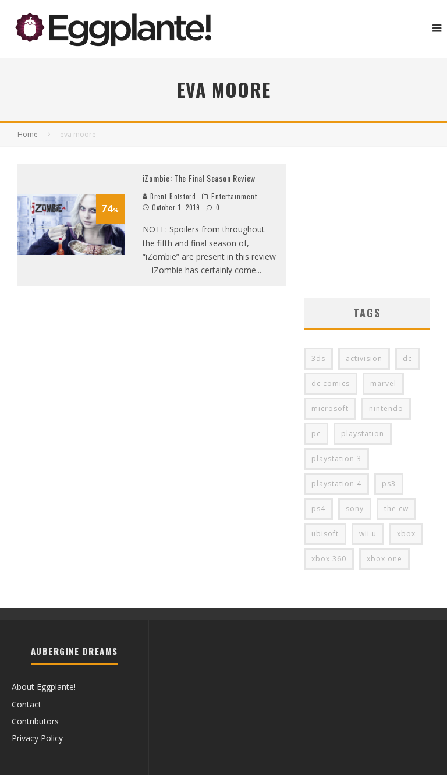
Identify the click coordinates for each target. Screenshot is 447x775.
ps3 (389, 484)
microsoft (330, 408)
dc (407, 358)
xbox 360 (328, 559)
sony (355, 509)
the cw (396, 509)
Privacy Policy (37, 738)
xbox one (384, 559)
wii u (368, 534)
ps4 (318, 509)
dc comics (330, 383)
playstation (362, 433)
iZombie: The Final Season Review (199, 178)
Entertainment (234, 196)
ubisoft (325, 534)
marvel (383, 383)
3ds (318, 358)
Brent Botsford (172, 196)
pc (316, 433)
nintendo (386, 408)
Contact (26, 704)
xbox (406, 534)
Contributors (35, 721)
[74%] (71, 251)
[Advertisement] (367, 222)
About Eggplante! (44, 686)
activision (364, 358)
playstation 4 (336, 484)
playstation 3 (336, 458)
